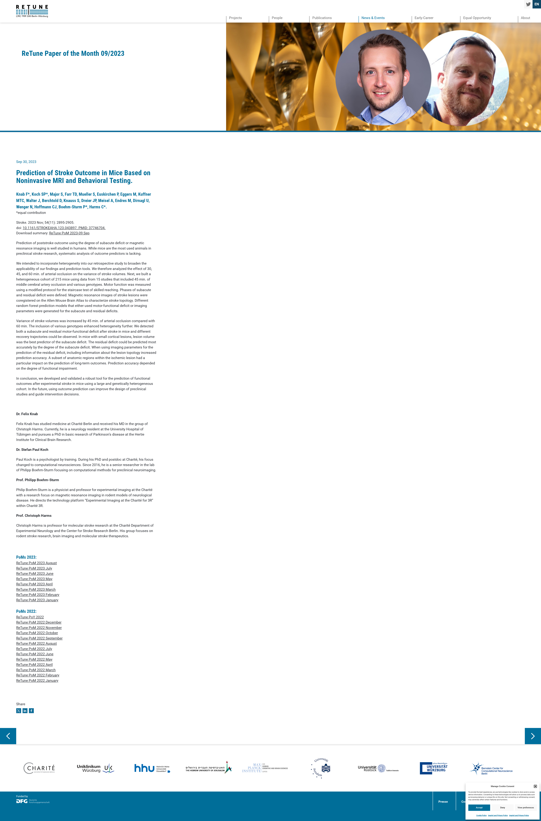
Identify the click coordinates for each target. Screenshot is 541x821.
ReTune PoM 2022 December (38, 622)
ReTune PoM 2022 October (37, 633)
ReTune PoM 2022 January (37, 680)
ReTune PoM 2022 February (37, 675)
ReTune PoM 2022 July (34, 649)
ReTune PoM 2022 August (36, 643)
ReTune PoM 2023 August (36, 563)
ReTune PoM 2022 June (34, 654)
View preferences (526, 807)
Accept (479, 807)
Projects (235, 18)
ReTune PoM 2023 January (37, 600)
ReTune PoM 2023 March (36, 589)
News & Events (373, 18)
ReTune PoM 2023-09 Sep (69, 233)
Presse (443, 801)
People (277, 18)
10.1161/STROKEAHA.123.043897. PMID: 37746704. (64, 228)
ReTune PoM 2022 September (39, 638)
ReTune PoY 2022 (30, 617)
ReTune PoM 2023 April (34, 584)
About (525, 18)
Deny (502, 807)
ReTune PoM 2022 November (39, 628)
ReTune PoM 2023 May (34, 579)
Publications (322, 18)
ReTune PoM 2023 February (37, 595)
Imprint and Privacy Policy (498, 815)
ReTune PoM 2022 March (36, 670)
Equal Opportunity (477, 18)
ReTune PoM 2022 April (34, 665)
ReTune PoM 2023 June (34, 573)
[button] (535, 786)
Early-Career (424, 18)
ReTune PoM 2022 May (34, 659)
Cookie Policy (481, 815)
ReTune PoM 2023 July (34, 568)
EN (537, 4)
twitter (528, 4)
